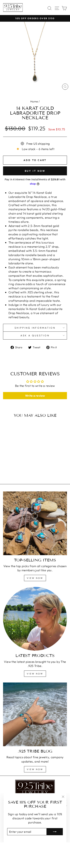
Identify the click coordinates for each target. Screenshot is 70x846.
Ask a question (35, 335)
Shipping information (35, 327)
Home (34, 101)
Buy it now (35, 170)
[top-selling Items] (35, 523)
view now (35, 578)
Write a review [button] (35, 395)
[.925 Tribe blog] (35, 714)
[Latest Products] (35, 619)
